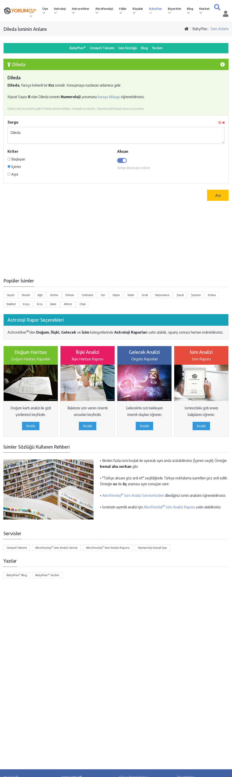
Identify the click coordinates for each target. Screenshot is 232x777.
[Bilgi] (222, 64)
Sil (219, 122)
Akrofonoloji (104, 8)
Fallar (123, 8)
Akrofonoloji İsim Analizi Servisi (56, 547)
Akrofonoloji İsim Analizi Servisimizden (133, 495)
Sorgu (12, 122)
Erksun (69, 295)
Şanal (180, 295)
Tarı (103, 295)
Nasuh (26, 295)
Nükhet (11, 304)
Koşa (26, 304)
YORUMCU (23, 11)
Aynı (14, 174)
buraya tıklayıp (109, 97)
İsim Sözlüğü (127, 48)
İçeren (15, 166)
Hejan (116, 295)
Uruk (145, 295)
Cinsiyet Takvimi (102, 48)
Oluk (82, 304)
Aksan (122, 151)
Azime (54, 295)
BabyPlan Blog (17, 575)
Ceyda (10, 295)
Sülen (130, 295)
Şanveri (196, 295)
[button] (217, 7)
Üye (45, 8)
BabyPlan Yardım (47, 575)
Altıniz (68, 304)
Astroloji (60, 8)
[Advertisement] (116, 239)
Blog (190, 8)
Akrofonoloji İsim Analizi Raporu (169, 507)
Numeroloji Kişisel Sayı (152, 547)
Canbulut (87, 295)
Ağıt (40, 295)
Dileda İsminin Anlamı (25, 29)
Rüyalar (138, 8)
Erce (39, 304)
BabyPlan (155, 8)
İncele (30, 426)
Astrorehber (80, 8)
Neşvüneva (162, 295)
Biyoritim (174, 8)
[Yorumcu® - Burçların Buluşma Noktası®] (7, 11)
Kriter (12, 151)
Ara (218, 195)
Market (204, 8)
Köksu (212, 295)
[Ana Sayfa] (186, 29)
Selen (53, 304)
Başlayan (17, 159)
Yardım (157, 48)
